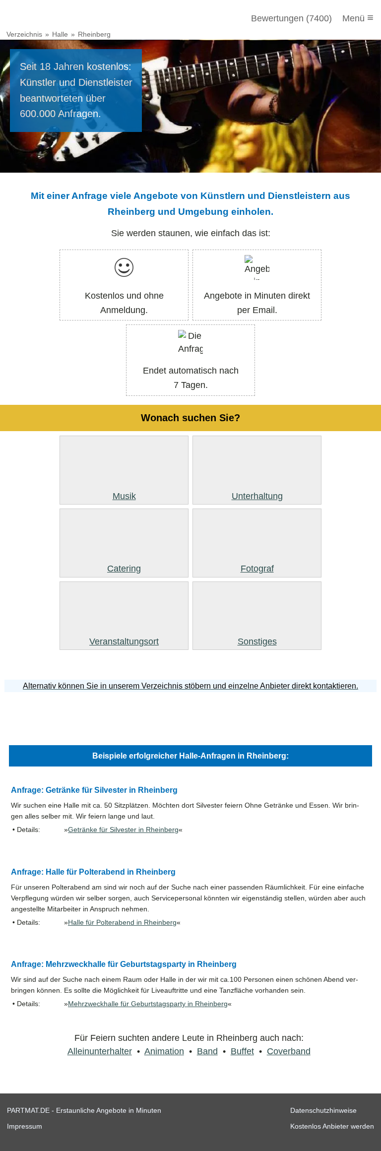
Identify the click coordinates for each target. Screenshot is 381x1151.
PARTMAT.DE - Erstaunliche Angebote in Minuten (84, 1110)
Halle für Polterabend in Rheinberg (122, 922)
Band (207, 1051)
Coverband (289, 1051)
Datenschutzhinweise (323, 1110)
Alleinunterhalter (99, 1051)
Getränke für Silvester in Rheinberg (123, 829)
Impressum (24, 1126)
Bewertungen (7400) (291, 18)
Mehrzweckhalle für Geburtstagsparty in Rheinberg (148, 1004)
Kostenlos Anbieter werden (332, 1126)
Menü (358, 17)
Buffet (242, 1051)
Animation (164, 1051)
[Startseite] (60, 18)
